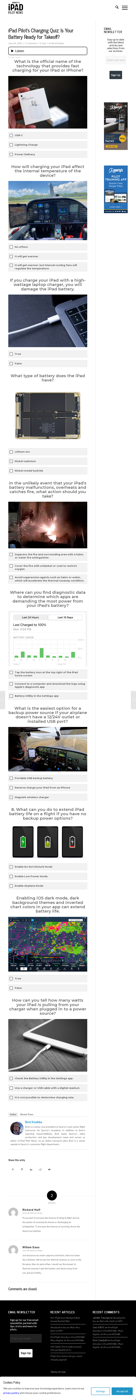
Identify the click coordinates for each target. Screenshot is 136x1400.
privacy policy (11, 1392)
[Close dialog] (101, 661)
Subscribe (68, 727)
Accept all (122, 1391)
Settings (100, 1391)
